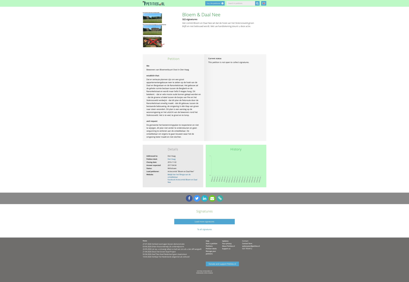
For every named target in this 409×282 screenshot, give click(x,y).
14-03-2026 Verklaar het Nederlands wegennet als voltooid (166, 257)
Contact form (247, 243)
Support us (226, 249)
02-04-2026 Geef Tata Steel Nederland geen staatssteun (165, 254)
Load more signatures (204, 221)
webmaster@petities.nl (251, 246)
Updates (225, 241)
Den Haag (172, 159)
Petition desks (211, 249)
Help (207, 241)
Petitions (209, 246)
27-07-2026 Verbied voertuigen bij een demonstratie (163, 244)
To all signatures (204, 229)
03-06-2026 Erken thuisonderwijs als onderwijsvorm (163, 246)
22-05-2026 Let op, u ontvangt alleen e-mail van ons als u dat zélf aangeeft (172, 249)
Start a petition (211, 243)
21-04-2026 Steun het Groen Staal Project (159, 252)
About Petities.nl (228, 246)
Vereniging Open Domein (204, 273)
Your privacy (227, 243)
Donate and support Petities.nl (222, 264)
